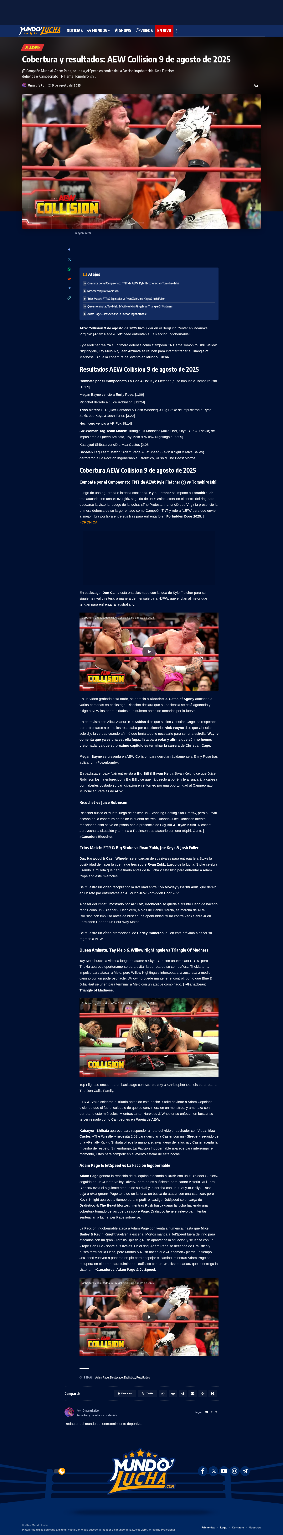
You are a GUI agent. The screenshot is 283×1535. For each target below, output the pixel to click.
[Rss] (216, 1412)
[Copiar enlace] (69, 298)
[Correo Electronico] (192, 1393)
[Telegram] (69, 288)
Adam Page (102, 1377)
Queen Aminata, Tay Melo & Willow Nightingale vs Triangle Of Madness (129, 306)
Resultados (143, 1377)
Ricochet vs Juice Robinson (103, 291)
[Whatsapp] (69, 269)
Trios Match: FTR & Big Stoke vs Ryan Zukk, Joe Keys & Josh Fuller (126, 298)
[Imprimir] (212, 1393)
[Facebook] (69, 250)
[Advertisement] (141, 11)
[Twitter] (69, 259)
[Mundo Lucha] (39, 31)
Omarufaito (36, 85)
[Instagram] (234, 1471)
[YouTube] (224, 1471)
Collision (32, 47)
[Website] (206, 1412)
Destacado (116, 1377)
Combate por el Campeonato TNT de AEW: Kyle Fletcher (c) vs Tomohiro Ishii (133, 283)
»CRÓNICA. (89, 522)
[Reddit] (69, 279)
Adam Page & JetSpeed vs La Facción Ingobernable (117, 314)
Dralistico (129, 1377)
